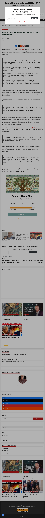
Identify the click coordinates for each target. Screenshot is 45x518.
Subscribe (34, 18)
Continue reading (22, 21)
